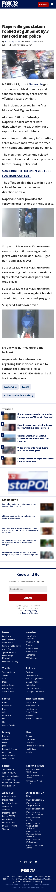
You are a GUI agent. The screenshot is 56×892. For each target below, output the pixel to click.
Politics (30, 668)
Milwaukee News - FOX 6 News (34, 770)
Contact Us (7, 806)
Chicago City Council (35, 691)
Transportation (8, 672)
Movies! (29, 715)
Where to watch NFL (35, 800)
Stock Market (8, 758)
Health (30, 732)
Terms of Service (30, 613)
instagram (25, 862)
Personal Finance (9, 749)
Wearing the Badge (10, 776)
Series (6, 765)
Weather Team (32, 648)
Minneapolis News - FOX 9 (34, 782)
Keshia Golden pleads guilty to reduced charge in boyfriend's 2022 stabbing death (20, 553)
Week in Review (9, 772)
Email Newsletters (10, 803)
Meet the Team (9, 813)
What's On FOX (32, 705)
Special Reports (9, 652)
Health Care (31, 749)
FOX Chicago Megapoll (7, 656)
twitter (30, 862)
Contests (6, 809)
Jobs (4, 745)
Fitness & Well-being (35, 745)
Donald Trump (32, 682)
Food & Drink (32, 712)
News (25, 387)
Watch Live (43, 5)
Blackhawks (7, 705)
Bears (4, 702)
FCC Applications (9, 825)
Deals (4, 742)
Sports (6, 698)
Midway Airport (8, 688)
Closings (29, 645)
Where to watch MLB (35, 808)
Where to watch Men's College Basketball (33, 826)
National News (8, 639)
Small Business (8, 755)
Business (6, 736)
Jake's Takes (31, 702)
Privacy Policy (31, 610)
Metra (4, 682)
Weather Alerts (32, 642)
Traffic (6, 668)
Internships (7, 819)
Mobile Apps (7, 800)
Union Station (8, 691)
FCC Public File (8, 822)
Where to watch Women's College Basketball (33, 834)
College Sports (8, 725)
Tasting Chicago (9, 779)
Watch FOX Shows (34, 718)
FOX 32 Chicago (27, 41)
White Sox (6, 715)
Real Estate (7, 752)
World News (7, 642)
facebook (20, 862)
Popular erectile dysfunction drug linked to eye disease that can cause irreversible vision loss (20, 530)
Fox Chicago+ (32, 709)
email (36, 862)
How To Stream (9, 796)
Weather (31, 632)
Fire (3, 718)
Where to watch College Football (33, 804)
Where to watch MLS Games (35, 846)
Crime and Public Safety (18, 395)
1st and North (8, 769)
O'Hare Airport (8, 685)
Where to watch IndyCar (33, 818)
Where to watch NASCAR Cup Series (34, 813)
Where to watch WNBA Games (33, 840)
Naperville (39, 41)
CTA (4, 678)
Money (6, 732)
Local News (7, 636)
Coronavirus (31, 739)
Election (29, 672)
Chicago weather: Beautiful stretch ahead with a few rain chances (33, 439)
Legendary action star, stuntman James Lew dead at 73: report (19, 505)
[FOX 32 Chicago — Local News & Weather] (10, 4)
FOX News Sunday (10, 661)
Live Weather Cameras (31, 637)
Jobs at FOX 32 (8, 816)
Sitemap (5, 829)
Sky (3, 722)
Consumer (6, 739)
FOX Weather (32, 658)
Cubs (4, 712)
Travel (5, 675)
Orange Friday (8, 785)
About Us (7, 792)
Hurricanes (30, 655)
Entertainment (35, 698)
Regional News (35, 765)
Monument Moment (11, 782)
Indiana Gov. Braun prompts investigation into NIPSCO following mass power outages (20, 542)
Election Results (33, 675)
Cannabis (30, 742)
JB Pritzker (30, 685)
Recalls (29, 752)
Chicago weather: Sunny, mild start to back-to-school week (18, 517)
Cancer (29, 736)
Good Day (6, 649)
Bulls (4, 709)
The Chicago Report (34, 678)
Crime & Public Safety (11, 646)
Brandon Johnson (33, 688)
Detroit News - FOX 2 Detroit (35, 776)
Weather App (31, 651)
